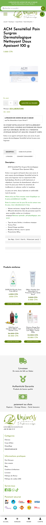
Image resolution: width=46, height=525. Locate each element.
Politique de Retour (11, 476)
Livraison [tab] (9, 156)
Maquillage (8, 446)
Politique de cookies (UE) (13, 479)
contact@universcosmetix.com (13, 427)
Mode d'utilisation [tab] (25, 152)
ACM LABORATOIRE (16, 108)
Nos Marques (9, 460)
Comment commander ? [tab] (25, 156)
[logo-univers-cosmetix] (23, 14)
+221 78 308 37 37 (9, 429)
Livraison (23, 368)
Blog (6, 466)
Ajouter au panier (29, 103)
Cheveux (7, 440)
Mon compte (9, 463)
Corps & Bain (9, 443)
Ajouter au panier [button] (13, 304)
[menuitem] (5, 14)
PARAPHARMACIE (11, 449)
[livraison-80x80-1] (23, 361)
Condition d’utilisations (12, 469)
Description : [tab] (10, 152)
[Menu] (5, 14)
